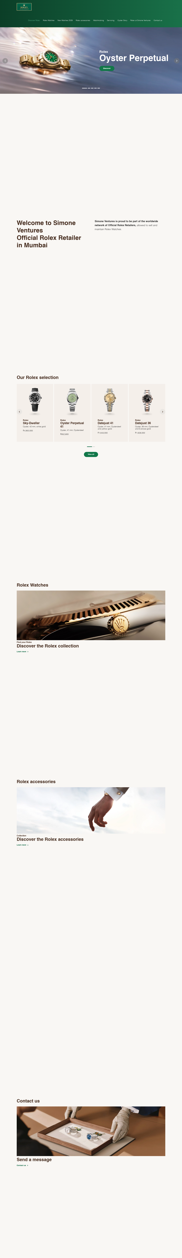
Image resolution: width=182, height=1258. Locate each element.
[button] (84, 88)
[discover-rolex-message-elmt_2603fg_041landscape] (91, 1107)
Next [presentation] (176, 61)
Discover (107, 68)
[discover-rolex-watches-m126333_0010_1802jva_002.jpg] (91, 592)
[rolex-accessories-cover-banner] (91, 788)
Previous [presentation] (5, 61)
